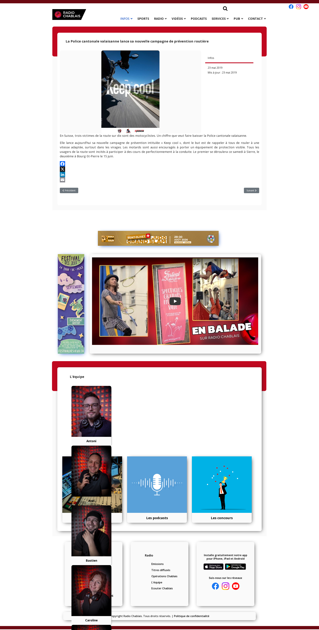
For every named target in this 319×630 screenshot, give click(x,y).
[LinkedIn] (159, 174)
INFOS (124, 19)
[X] (159, 169)
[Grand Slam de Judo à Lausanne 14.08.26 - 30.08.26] (158, 238)
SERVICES (219, 19)
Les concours (222, 518)
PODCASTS (199, 19)
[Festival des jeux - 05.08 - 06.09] (72, 304)
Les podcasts (157, 518)
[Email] (159, 179)
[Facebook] (159, 163)
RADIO (159, 19)
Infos (211, 58)
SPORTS (143, 19)
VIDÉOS (177, 19)
